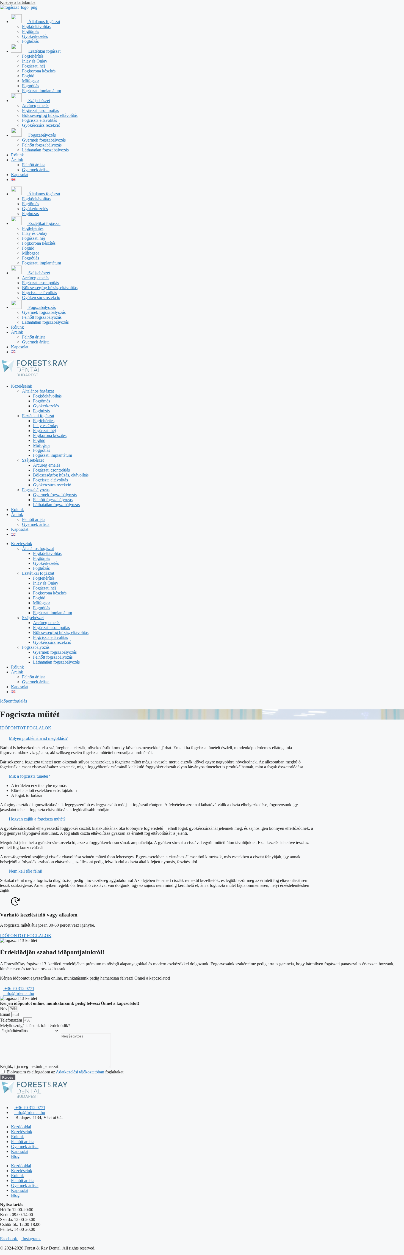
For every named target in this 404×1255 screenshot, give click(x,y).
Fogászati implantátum (41, 90)
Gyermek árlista (35, 169)
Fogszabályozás (41, 135)
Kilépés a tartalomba (17, 2)
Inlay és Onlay (34, 61)
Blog (15, 1156)
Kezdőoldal (21, 1126)
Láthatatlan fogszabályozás (45, 150)
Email (5, 1014)
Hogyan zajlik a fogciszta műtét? (37, 819)
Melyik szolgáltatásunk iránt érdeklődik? (35, 1025)
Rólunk (17, 155)
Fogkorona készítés (39, 71)
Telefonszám (11, 1020)
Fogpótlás (30, 85)
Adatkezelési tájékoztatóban (80, 1072)
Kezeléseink (21, 386)
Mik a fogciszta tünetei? (29, 776)
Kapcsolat (19, 174)
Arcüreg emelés (35, 105)
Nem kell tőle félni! (25, 871)
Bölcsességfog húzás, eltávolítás (50, 115)
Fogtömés (30, 31)
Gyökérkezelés (35, 36)
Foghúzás (30, 41)
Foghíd (28, 76)
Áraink (17, 159)
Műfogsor (30, 80)
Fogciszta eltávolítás (39, 120)
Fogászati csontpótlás (40, 110)
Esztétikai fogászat (43, 51)
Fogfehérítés (32, 56)
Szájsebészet (38, 100)
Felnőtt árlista (33, 164)
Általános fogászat (43, 21)
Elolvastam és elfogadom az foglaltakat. (65, 1072)
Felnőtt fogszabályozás (42, 145)
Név (4, 1008)
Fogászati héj (33, 66)
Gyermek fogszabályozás (44, 140)
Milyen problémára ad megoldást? (38, 738)
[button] (156, 738)
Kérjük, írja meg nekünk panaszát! (30, 1066)
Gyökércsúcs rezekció (41, 125)
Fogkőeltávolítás (36, 26)
